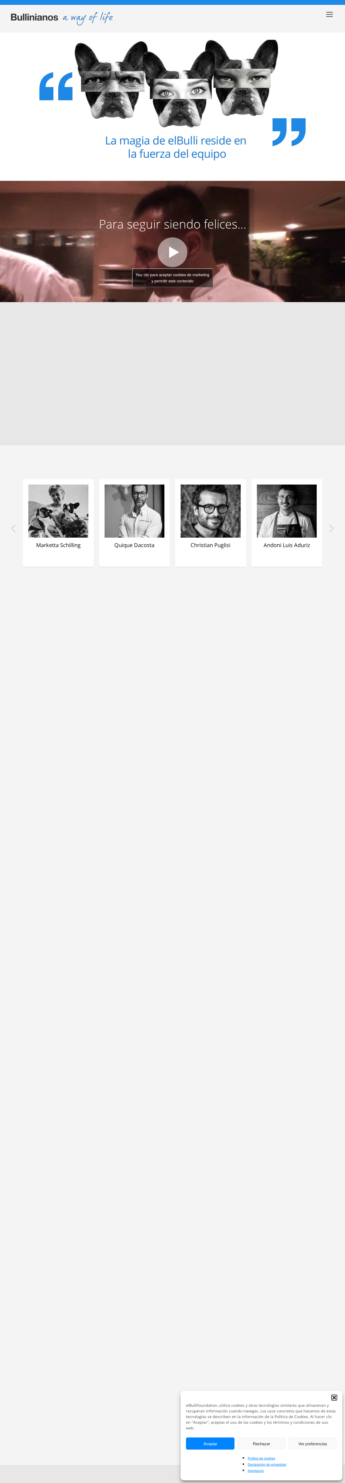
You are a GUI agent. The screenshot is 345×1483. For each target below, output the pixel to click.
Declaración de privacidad (267, 1464)
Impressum (256, 1470)
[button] (334, 1397)
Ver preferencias (312, 1443)
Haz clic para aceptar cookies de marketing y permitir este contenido (172, 278)
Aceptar (210, 1443)
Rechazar (261, 1443)
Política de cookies (261, 1458)
